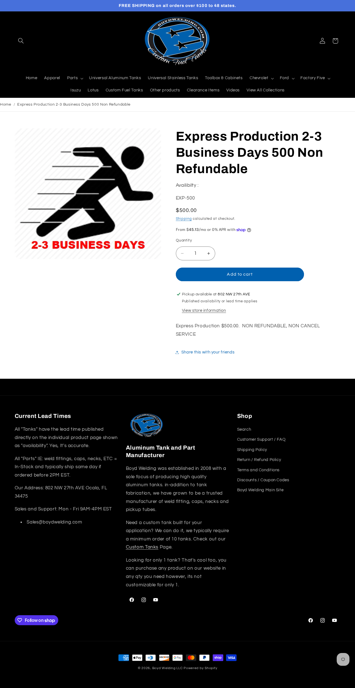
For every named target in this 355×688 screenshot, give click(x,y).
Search (244, 429)
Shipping (184, 219)
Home (5, 104)
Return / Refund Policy (259, 460)
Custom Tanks (142, 547)
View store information (204, 310)
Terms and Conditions (258, 470)
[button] (21, 40)
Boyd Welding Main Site (260, 490)
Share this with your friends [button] (208, 352)
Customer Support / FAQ (261, 439)
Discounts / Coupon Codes (263, 480)
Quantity (184, 240)
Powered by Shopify (200, 668)
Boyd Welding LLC (167, 668)
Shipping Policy (252, 450)
